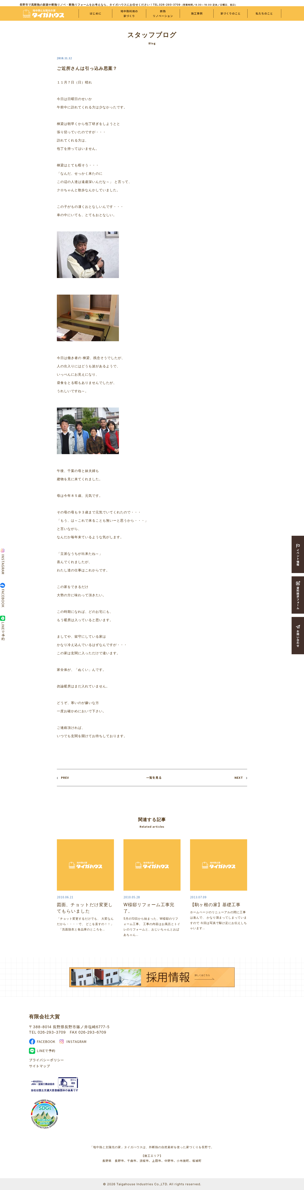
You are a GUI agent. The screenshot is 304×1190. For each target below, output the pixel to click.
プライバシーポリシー (46, 1059)
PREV (65, 777)
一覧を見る (154, 777)
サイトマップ (39, 1065)
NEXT (239, 777)
